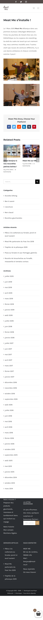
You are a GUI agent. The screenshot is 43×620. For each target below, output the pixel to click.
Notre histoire (8, 526)
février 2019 (9, 303)
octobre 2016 (10, 393)
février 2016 (9, 437)
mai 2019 (8, 287)
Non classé (9, 212)
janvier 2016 (9, 443)
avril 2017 (8, 359)
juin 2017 (8, 348)
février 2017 (9, 371)
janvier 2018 (9, 337)
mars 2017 (9, 365)
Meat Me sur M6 (25, 161)
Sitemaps (18, 592)
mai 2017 (8, 354)
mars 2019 (9, 298)
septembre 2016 (11, 398)
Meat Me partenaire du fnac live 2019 (19, 241)
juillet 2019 (9, 276)
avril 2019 (8, 292)
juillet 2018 (9, 320)
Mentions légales (10, 532)
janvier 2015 (9, 471)
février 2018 (9, 331)
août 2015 (8, 460)
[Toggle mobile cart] (34, 8)
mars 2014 (9, 488)
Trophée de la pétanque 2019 (16, 246)
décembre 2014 (11, 477)
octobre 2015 (10, 449)
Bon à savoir (9, 201)
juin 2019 (8, 281)
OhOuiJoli (10, 592)
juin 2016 (8, 415)
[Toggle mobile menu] (38, 8)
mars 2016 (9, 432)
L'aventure (9, 206)
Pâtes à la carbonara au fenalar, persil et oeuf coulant (11, 553)
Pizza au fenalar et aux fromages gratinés (21, 252)
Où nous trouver (29, 571)
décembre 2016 (11, 382)
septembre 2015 (11, 454)
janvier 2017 (9, 376)
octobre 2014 (10, 482)
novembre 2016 (11, 387)
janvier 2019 (9, 309)
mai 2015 (8, 466)
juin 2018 (8, 326)
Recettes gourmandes (13, 217)
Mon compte (8, 529)
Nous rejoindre (29, 568)
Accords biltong (11, 195)
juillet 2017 (9, 343)
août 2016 (8, 404)
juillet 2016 (9, 410)
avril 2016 (8, 426)
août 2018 (8, 315)
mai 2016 (8, 421)
